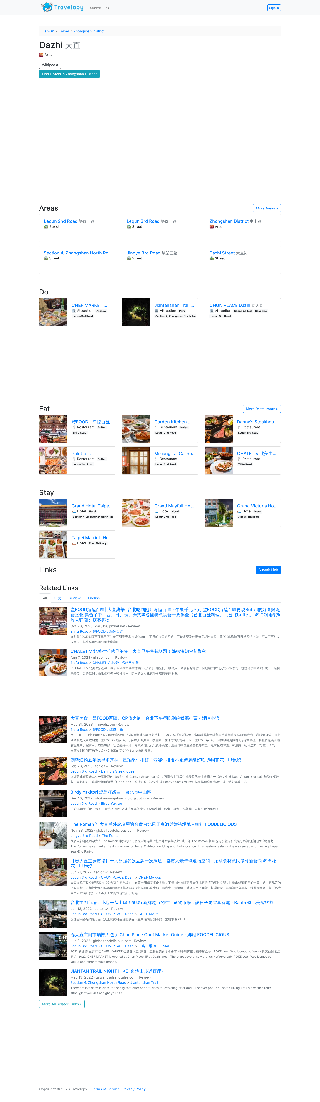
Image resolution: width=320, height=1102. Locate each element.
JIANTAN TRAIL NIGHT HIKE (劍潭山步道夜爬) (117, 971)
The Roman (111, 835)
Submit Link (99, 8)
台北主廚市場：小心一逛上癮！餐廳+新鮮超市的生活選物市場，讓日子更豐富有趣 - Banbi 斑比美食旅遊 (172, 902)
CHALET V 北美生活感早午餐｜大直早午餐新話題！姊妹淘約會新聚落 (138, 651)
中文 (57, 598)
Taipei (64, 31)
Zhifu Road (79, 631)
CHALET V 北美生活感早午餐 (116, 662)
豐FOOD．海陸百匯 (108, 631)
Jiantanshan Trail (144, 982)
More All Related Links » (62, 1004)
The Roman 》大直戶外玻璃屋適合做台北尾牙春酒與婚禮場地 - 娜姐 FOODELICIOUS (154, 824)
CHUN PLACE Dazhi (117, 877)
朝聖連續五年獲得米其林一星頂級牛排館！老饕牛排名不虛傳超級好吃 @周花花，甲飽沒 (156, 760)
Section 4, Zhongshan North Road (98, 982)
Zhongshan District (89, 31)
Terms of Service (106, 1089)
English (94, 598)
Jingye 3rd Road (84, 835)
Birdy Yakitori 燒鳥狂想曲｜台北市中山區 (111, 792)
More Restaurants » (262, 409)
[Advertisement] (160, 163)
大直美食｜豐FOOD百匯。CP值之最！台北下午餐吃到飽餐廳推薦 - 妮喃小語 (145, 718)
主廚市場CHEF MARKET (157, 946)
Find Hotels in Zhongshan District (69, 74)
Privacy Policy (134, 1089)
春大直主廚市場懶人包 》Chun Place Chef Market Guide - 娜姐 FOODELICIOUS (150, 934)
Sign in (274, 8)
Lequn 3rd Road (84, 771)
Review (75, 598)
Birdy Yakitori (112, 803)
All (45, 598)
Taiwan (48, 31)
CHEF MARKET (150, 877)
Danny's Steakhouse (117, 771)
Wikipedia (50, 65)
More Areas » (267, 208)
